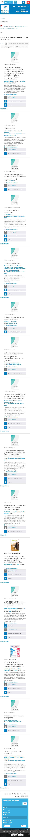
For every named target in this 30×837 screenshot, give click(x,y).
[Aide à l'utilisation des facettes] (18, 801)
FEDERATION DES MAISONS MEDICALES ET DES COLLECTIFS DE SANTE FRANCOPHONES (15, 269)
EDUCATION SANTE (11, 556)
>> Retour (2, 18)
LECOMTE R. (17, 457)
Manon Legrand (8, 669)
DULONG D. (20, 756)
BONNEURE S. (13, 756)
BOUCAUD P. (7, 179)
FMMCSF (11, 267)
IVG (16, 28)
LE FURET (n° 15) (11, 180)
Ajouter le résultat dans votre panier (18, 43)
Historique (15, 2)
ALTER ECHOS (9, 662)
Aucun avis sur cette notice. (15, 101)
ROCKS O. (11, 457)
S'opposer (14, 835)
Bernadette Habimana (10, 265)
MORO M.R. (7, 131)
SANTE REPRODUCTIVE (20, 26)
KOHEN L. (6, 363)
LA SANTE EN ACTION (11, 602)
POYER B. (6, 757)
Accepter (20, 835)
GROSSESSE (3, 28)
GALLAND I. (7, 321)
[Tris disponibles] (6, 43)
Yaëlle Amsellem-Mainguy (11, 608)
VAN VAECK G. (13, 757)
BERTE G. (6, 756)
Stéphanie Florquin (9, 81)
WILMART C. (20, 757)
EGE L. (5, 720)
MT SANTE (6, 26)
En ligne (9, 105)
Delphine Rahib (18, 610)
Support (5, 807)
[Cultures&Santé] (5, 9)
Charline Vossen (8, 400)
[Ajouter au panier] (5, 97)
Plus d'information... (11, 94)
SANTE (11, 26)
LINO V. (6, 457)
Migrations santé (14, 363)
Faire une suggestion (7, 47)
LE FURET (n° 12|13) (12, 323)
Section (5, 817)
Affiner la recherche (21, 47)
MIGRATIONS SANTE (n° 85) (14, 364)
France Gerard (8, 564)
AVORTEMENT (10, 28)
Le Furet (14, 179)
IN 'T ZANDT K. (8, 214)
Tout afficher (24, 796)
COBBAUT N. (7, 512)
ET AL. (18, 564)
